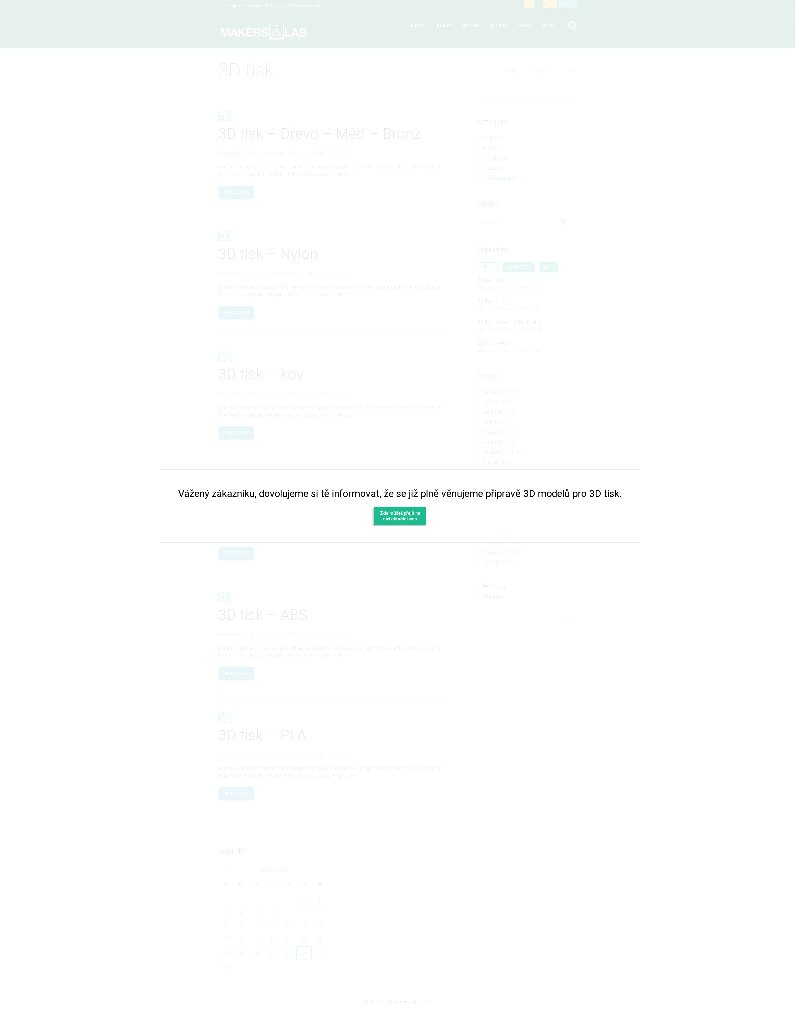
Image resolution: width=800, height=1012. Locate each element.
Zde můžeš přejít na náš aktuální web (400, 516)
